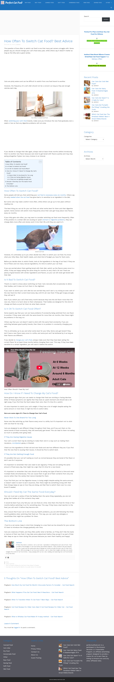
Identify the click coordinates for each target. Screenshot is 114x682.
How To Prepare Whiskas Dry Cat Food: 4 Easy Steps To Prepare (22, 565)
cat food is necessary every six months (52, 195)
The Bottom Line (12, 186)
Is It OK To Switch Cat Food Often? (18, 168)
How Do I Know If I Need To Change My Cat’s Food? (22, 172)
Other (108, 2)
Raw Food (87, 2)
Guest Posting (36, 658)
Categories (88, 136)
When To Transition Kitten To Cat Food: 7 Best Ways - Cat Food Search (37, 600)
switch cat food (10, 563)
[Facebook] (6, 558)
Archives (87, 156)
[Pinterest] (8, 558)
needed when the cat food (19, 197)
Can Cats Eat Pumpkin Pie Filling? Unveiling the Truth (100, 107)
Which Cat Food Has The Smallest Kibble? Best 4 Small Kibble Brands (101, 116)
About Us (34, 655)
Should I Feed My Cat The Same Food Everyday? (19, 183)
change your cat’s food (24, 340)
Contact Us (35, 652)
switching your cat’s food (18, 121)
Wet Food (38, 2)
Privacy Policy (36, 649)
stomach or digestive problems (53, 220)
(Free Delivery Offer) (97, 57)
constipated (16, 443)
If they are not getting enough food (20, 179)
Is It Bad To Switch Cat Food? (16, 166)
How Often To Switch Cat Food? (16, 164)
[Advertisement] (39, 22)
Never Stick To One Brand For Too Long (21, 175)
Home (33, 646)
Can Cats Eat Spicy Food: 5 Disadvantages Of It (100, 91)
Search (86, 16)
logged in (17, 627)
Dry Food (28, 2)
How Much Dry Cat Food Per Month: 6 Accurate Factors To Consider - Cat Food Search (43, 585)
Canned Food (49, 2)
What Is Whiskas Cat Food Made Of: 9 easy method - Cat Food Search (37, 616)
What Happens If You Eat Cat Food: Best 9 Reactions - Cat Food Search (38, 592)
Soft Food (61, 2)
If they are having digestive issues (20, 177)
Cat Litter (6, 648)
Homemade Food (74, 2)
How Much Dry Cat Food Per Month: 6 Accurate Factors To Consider (23, 567)
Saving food (98, 2)
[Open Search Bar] (111, 7)
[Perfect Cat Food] (2, 2)
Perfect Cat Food (13, 2)
